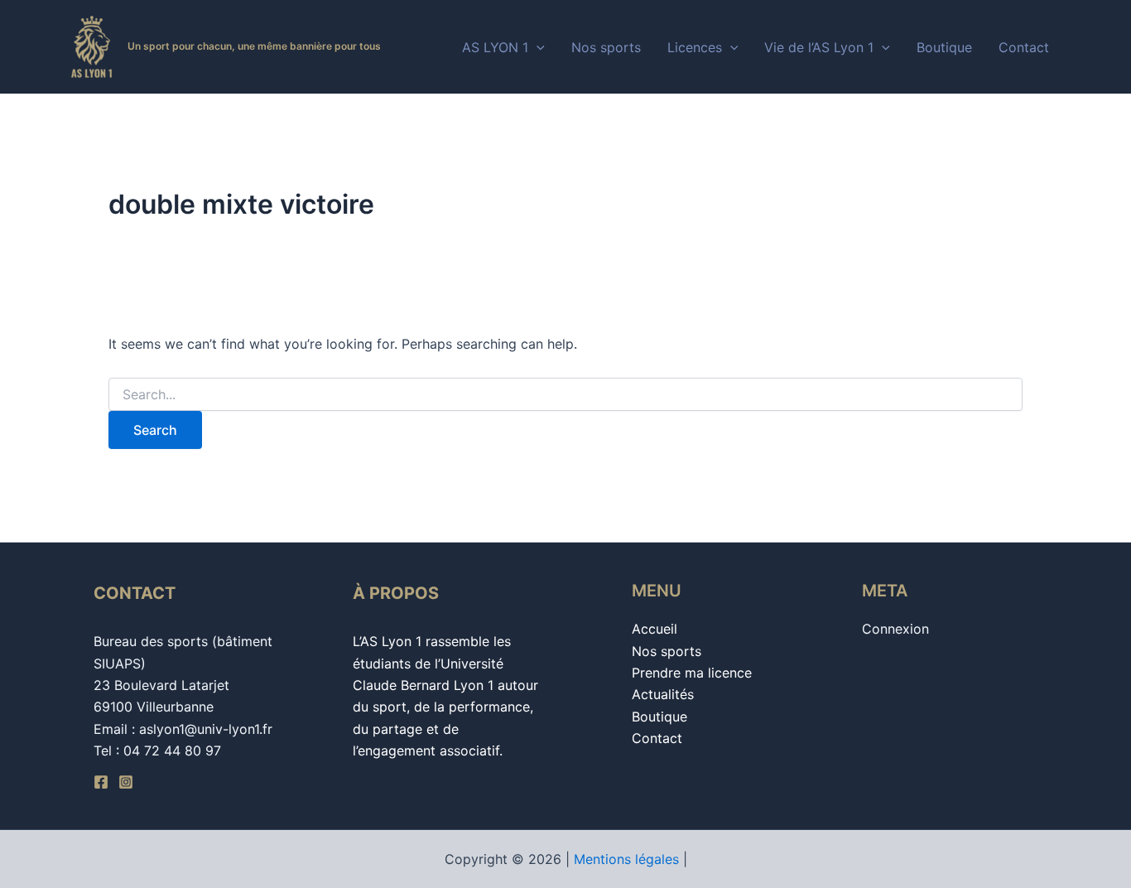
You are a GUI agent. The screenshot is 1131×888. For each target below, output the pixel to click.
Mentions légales (626, 859)
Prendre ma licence (692, 672)
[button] (536, 47)
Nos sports (606, 47)
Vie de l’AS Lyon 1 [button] (819, 47)
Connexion (895, 628)
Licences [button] (694, 47)
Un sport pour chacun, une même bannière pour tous (254, 46)
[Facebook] (101, 782)
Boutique (944, 47)
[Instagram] (125, 782)
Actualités (663, 694)
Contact (1024, 47)
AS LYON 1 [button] (495, 47)
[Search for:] (565, 395)
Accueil (654, 628)
